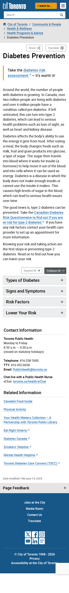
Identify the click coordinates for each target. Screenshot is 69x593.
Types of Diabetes (22, 280)
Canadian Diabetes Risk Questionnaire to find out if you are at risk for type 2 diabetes (33, 217)
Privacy (35, 558)
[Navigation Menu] (63, 6)
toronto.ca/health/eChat (29, 381)
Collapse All (56, 271)
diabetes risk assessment (26, 72)
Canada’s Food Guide (18, 401)
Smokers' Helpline (16, 447)
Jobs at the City (34, 502)
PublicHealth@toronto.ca (30, 369)
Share (36, 48)
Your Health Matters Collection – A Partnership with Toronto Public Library (30, 420)
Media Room (34, 508)
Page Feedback (16, 488)
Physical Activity (15, 409)
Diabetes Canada (15, 439)
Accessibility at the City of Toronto (34, 563)
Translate (53, 48)
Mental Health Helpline (19, 455)
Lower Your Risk (21, 312)
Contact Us (34, 515)
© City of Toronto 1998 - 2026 (34, 554)
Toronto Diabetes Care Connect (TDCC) (30, 463)
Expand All (33, 270)
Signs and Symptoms (25, 291)
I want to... (45, 6)
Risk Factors (17, 301)
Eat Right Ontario (15, 430)
